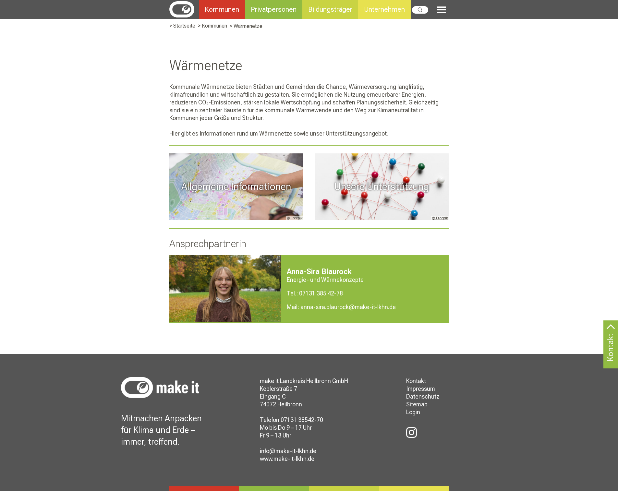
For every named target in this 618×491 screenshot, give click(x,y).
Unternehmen (384, 9)
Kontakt (416, 380)
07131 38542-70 (302, 419)
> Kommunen (212, 26)
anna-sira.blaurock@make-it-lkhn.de (348, 307)
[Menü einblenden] (438, 10)
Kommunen (222, 9)
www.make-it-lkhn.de (287, 458)
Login (413, 412)
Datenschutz (422, 396)
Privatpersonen (274, 9)
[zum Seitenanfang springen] (610, 331)
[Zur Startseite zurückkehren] (184, 9)
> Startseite (182, 26)
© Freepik (440, 218)
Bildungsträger (330, 9)
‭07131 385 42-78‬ (321, 293)
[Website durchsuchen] (420, 10)
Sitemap (417, 404)
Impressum (420, 388)
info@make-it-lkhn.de (288, 451)
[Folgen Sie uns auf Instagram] (411, 432)
